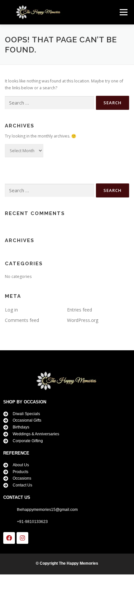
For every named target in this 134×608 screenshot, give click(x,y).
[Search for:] (49, 102)
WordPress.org (82, 320)
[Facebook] (9, 538)
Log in (11, 310)
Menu (123, 12)
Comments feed (22, 320)
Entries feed (79, 310)
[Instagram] (22, 538)
